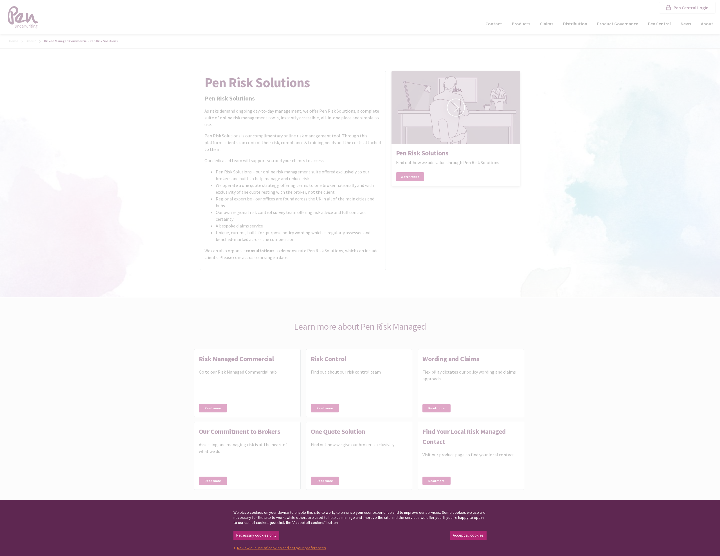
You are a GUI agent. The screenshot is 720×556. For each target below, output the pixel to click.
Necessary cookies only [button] (256, 535)
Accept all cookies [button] (468, 535)
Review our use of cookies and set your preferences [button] (281, 547)
